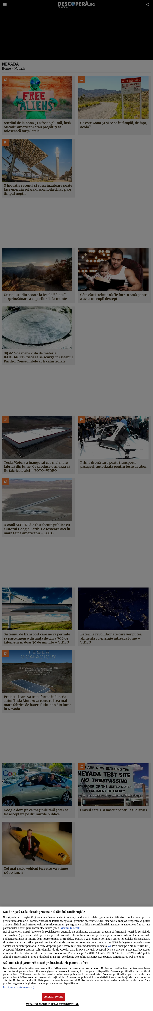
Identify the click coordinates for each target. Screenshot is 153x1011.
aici (109, 946)
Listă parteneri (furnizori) (18, 987)
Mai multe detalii (70, 928)
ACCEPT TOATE (53, 996)
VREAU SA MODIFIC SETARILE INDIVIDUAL (52, 1004)
